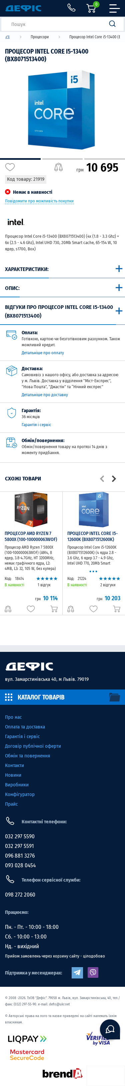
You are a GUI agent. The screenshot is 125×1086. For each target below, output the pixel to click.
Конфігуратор (20, 794)
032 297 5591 (19, 846)
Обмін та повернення (27, 756)
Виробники (17, 785)
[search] (114, 24)
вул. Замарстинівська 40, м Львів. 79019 (47, 679)
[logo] (7, 37)
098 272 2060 (20, 895)
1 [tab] (20, 159)
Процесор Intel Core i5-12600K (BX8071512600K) (92, 536)
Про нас (13, 717)
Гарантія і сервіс (36, 424)
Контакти (14, 765)
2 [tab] (62, 159)
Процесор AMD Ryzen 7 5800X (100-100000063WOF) (31, 536)
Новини (13, 775)
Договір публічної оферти (33, 746)
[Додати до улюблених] (10, 167)
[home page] (62, 666)
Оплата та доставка (25, 727)
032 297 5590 (20, 836)
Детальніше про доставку (45, 394)
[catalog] (62, 697)
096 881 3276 (20, 856)
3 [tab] (104, 159)
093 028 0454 (20, 865)
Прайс (11, 804)
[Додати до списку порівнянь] (58, 167)
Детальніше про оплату (43, 352)
